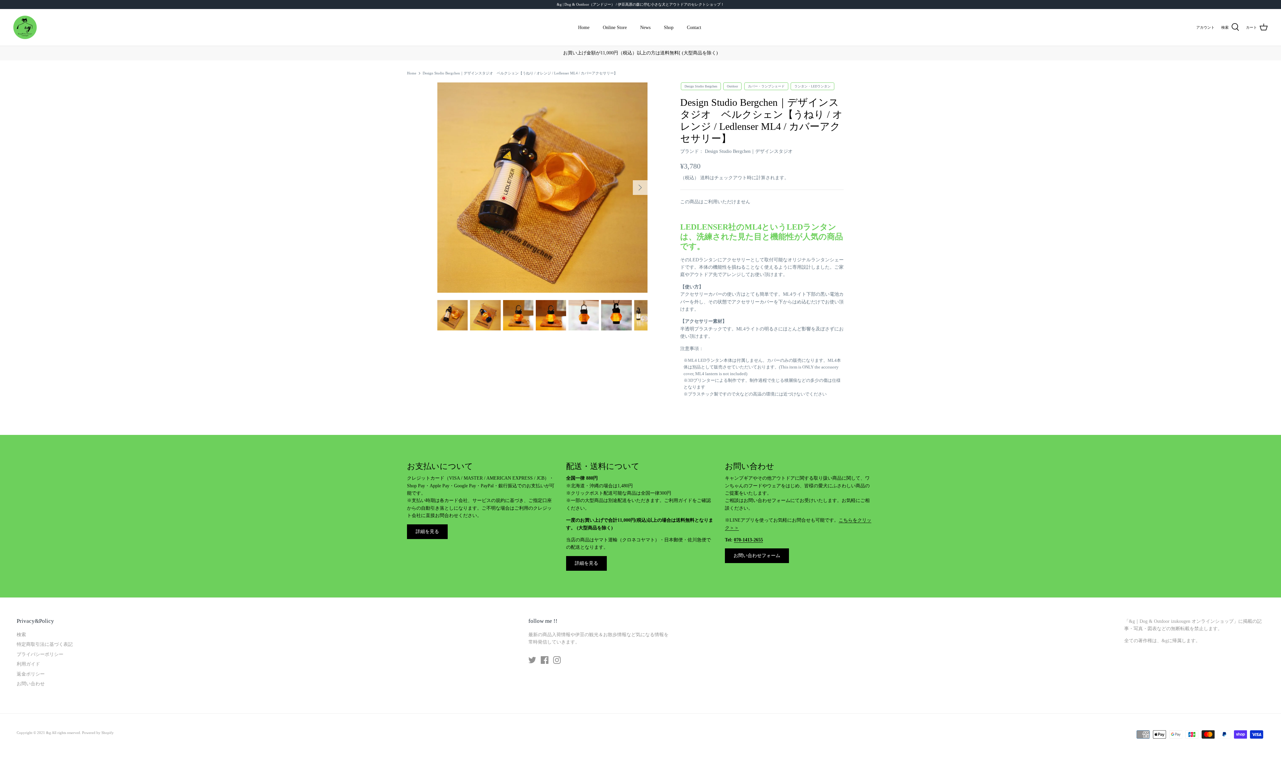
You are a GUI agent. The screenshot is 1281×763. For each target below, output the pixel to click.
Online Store (615, 27)
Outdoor (732, 86)
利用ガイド (28, 664)
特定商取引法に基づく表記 (45, 644)
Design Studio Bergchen (701, 86)
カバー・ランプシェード (766, 86)
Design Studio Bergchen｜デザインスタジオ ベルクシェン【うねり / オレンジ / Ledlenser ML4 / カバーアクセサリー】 (520, 73)
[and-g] (25, 27)
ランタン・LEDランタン (812, 86)
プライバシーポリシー (40, 654)
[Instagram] (557, 660)
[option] (542, 187)
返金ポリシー (31, 674)
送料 (705, 177)
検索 (21, 634)
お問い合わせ (31, 683)
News (645, 27)
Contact (694, 27)
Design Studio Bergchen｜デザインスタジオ (749, 151)
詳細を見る (427, 531)
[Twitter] (532, 660)
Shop (669, 27)
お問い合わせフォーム (757, 555)
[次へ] (640, 187)
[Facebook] (544, 660)
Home (583, 27)
